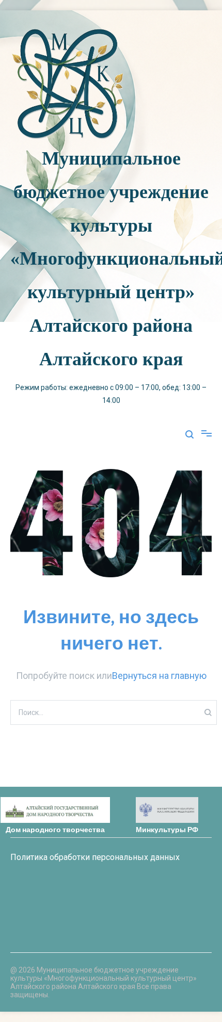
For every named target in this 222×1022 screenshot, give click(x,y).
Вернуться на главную (159, 675)
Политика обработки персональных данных (95, 857)
